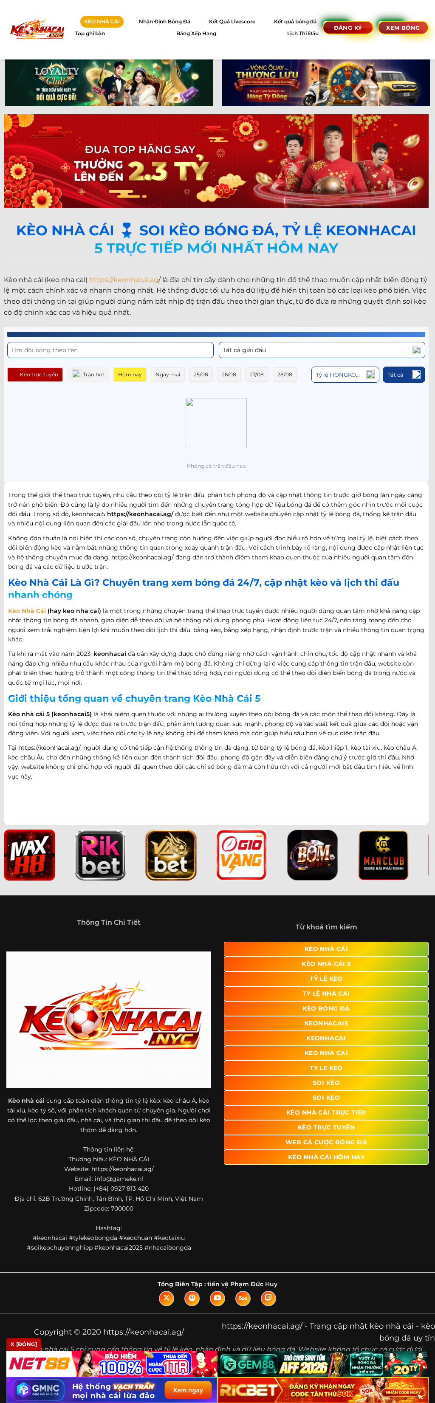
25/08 (201, 374)
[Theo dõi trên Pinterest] (192, 1298)
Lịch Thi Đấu (303, 33)
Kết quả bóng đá (295, 21)
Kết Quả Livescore (232, 21)
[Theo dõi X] (166, 1298)
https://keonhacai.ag (123, 280)
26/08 (229, 374)
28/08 (284, 374)
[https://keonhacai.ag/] (36, 29)
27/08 (257, 374)
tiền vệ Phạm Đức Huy (242, 1284)
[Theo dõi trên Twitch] (268, 1298)
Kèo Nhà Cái (27, 611)
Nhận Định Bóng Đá (164, 21)
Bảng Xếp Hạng (196, 33)
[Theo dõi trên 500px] (243, 1298)
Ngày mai (167, 374)
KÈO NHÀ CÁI (102, 21)
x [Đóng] (24, 1344)
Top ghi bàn (90, 33)
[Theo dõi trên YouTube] (217, 1298)
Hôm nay (130, 374)
